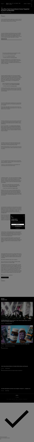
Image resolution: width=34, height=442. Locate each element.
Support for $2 (17, 224)
